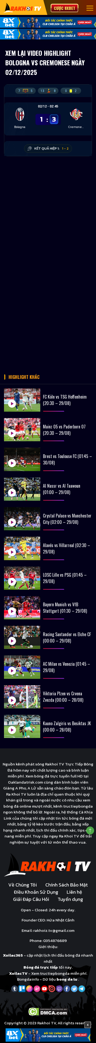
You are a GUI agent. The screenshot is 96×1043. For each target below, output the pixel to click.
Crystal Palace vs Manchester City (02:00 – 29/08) (67, 518)
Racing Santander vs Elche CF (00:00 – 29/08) (67, 637)
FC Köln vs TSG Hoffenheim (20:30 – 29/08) (65, 400)
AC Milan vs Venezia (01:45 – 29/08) (66, 667)
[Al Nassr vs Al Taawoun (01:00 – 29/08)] (22, 489)
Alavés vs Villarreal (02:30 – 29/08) (66, 548)
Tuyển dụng (70, 899)
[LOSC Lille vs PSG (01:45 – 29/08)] (22, 578)
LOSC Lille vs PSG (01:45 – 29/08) (65, 578)
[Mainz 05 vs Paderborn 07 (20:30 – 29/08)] (22, 429)
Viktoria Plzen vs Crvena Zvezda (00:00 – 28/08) (63, 696)
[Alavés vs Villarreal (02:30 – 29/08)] (22, 548)
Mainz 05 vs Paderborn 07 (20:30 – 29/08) (64, 429)
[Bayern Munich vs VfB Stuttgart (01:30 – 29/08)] (22, 607)
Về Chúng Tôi (22, 884)
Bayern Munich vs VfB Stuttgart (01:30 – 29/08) (65, 607)
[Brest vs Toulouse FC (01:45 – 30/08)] (22, 459)
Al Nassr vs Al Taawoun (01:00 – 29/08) (61, 489)
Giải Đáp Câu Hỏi (31, 899)
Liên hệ (74, 892)
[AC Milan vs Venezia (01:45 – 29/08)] (22, 667)
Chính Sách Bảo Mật (66, 884)
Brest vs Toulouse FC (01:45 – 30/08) (67, 459)
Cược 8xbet (64, 8)
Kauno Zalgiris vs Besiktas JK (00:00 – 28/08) (67, 726)
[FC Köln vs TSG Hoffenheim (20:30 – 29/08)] (22, 400)
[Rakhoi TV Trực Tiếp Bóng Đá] (22, 8)
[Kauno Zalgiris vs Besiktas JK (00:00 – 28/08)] (22, 726)
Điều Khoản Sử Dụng (36, 892)
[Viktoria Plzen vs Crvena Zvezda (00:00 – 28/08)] (22, 696)
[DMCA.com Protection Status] (48, 1011)
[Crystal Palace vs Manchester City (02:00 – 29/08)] (22, 518)
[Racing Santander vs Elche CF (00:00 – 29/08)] (22, 637)
